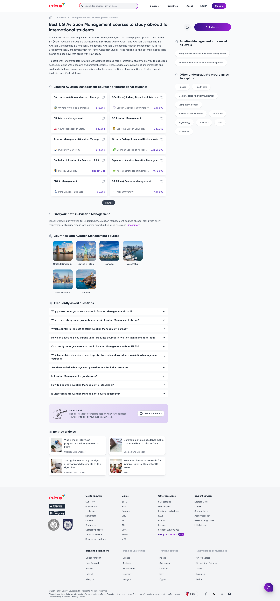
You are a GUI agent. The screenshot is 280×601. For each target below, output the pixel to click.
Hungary (127, 579)
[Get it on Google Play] (57, 513)
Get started (212, 27)
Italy (162, 574)
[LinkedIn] (221, 593)
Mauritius (200, 574)
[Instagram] (229, 593)
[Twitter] (214, 593)
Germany (127, 574)
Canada (126, 557)
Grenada (164, 568)
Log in (203, 5)
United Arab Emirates (206, 563)
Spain (199, 568)
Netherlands (129, 568)
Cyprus (163, 579)
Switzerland (165, 563)
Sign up (219, 6)
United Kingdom (94, 557)
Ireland (163, 557)
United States (203, 557)
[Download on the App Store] (57, 506)
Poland (89, 574)
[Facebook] (206, 593)
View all (109, 203)
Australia (127, 563)
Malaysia (90, 579)
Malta (199, 579)
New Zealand (92, 563)
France (89, 568)
